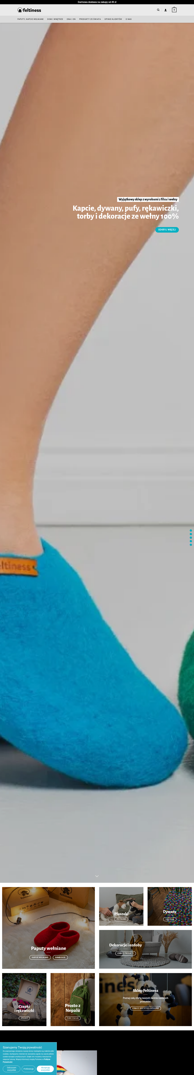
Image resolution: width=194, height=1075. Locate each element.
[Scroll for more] (97, 876)
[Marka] (191, 534)
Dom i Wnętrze (55, 19)
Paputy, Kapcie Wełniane (30, 19)
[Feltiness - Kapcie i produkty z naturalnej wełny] (29, 10)
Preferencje (29, 1069)
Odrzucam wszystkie (11, 1068)
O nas (129, 19)
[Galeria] (191, 541)
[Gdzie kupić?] (191, 537)
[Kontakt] (191, 545)
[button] (158, 10)
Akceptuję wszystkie (45, 1068)
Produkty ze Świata (90, 19)
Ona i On (71, 19)
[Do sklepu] (191, 530)
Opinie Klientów (113, 19)
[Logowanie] (165, 10)
